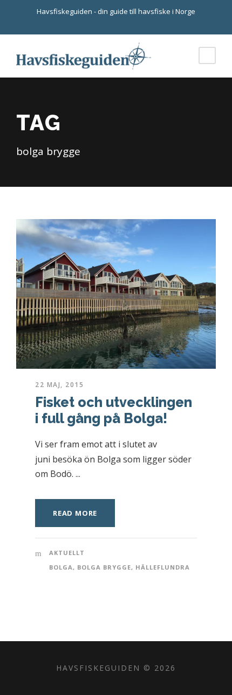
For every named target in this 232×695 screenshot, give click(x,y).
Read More (75, 513)
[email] (107, 23)
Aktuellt (67, 553)
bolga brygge (104, 567)
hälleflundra (162, 567)
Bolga (61, 567)
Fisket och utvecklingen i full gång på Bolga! (113, 410)
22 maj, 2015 (59, 384)
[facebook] (125, 23)
